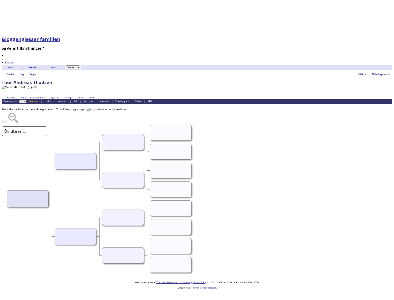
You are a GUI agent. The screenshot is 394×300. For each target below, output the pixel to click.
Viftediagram (122, 101)
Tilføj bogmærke (381, 74)
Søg (22, 74)
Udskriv (362, 74)
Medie (32, 67)
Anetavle (104, 101)
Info (52, 67)
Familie (80, 97)
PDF (150, 101)
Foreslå (91, 97)
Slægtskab (54, 97)
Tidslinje (67, 97)
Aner (23, 97)
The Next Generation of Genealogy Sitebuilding (181, 282)
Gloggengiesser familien (31, 39)
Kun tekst (89, 101)
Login (33, 74)
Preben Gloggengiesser (204, 287)
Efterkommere (37, 97)
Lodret (48, 101)
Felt (76, 101)
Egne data (12, 97)
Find (10, 67)
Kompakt (63, 101)
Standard (34, 101)
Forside (10, 74)
